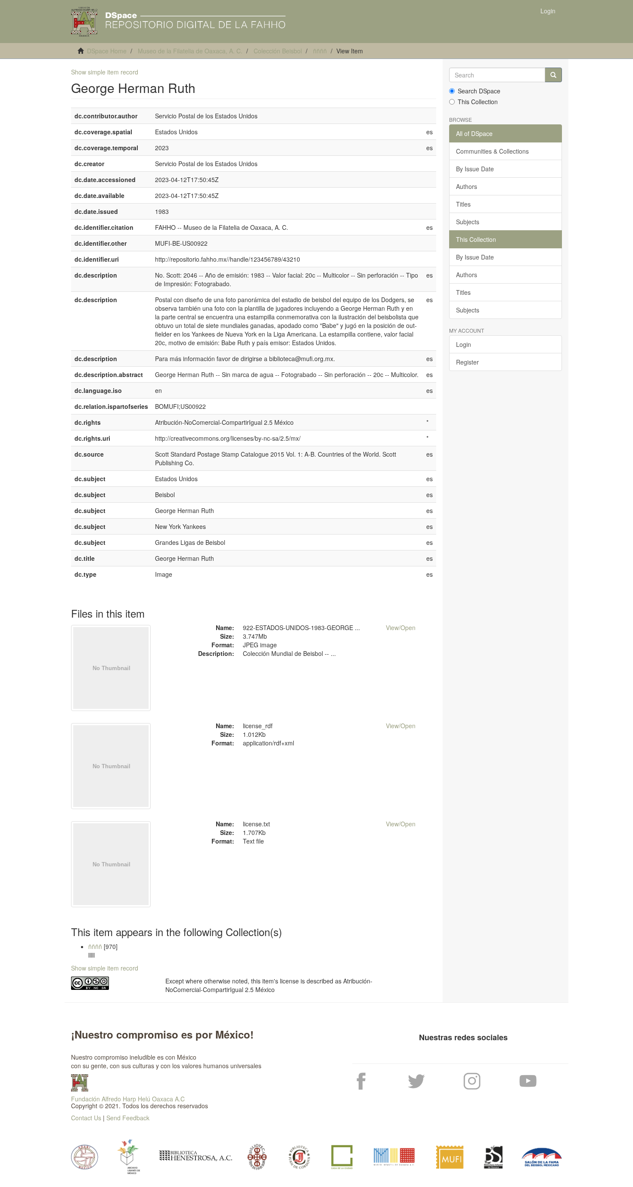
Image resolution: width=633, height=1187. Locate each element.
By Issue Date (475, 168)
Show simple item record (104, 72)
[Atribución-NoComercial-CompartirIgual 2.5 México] (111, 983)
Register (467, 362)
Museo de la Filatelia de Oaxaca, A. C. (190, 50)
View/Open (401, 627)
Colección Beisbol (278, 50)
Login (463, 344)
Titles (463, 204)
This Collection (478, 101)
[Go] (553, 75)
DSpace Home (107, 50)
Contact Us (86, 1117)
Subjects (467, 221)
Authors (466, 186)
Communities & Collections (492, 151)
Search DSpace (479, 91)
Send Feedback (127, 1117)
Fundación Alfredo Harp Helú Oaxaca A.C (128, 1098)
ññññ (320, 50)
